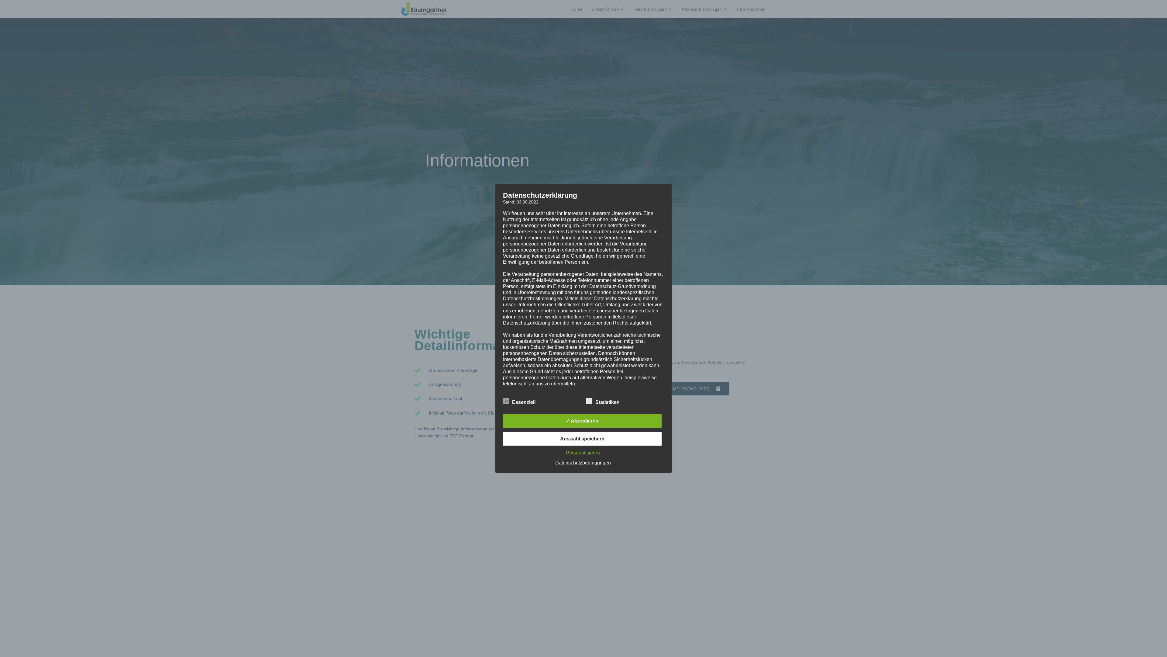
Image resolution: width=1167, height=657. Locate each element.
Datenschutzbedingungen (583, 462)
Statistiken (607, 402)
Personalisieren (583, 452)
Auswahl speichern (582, 438)
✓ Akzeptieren (582, 420)
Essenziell (523, 402)
